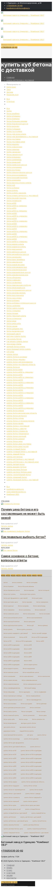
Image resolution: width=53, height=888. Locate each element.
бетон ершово (13, 144)
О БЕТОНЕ (11, 873)
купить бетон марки (15, 410)
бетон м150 (11, 208)
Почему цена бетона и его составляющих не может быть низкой (23, 513)
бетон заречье (13, 149)
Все (8, 99)
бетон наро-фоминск (16, 259)
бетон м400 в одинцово (17, 236)
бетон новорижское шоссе (19, 272)
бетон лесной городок (16, 198)
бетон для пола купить (16, 134)
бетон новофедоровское (17, 275)
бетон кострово (13, 170)
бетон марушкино (14, 249)
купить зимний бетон (16, 454)
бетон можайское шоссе (18, 254)
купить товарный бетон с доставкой (22, 480)
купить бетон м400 (15, 400)
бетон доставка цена (16, 142)
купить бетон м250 (15, 385)
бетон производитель (16, 293)
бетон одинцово (14, 280)
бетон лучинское (14, 200)
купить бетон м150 (15, 375)
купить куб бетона (14, 457)
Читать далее (7, 526)
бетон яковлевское (15, 331)
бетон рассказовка (15, 295)
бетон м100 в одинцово (17, 206)
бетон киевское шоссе (17, 165)
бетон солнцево (14, 311)
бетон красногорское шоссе (19, 172)
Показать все (12, 95)
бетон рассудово (14, 298)
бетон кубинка (13, 188)
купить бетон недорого (17, 416)
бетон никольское (14, 262)
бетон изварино (14, 157)
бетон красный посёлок (17, 177)
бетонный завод (14, 334)
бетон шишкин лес (15, 329)
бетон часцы (12, 326)
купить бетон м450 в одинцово (20, 408)
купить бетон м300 (15, 390)
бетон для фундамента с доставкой (22, 136)
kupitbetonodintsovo (15, 489)
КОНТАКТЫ (11, 878)
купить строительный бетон (19, 475)
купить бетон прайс (15, 423)
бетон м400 (12, 234)
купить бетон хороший (16, 436)
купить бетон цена (14, 441)
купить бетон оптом (15, 418)
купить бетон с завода (16, 428)
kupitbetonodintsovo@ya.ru (18, 8)
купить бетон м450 (15, 405)
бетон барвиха (13, 119)
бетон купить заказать (16, 193)
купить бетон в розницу (17, 357)
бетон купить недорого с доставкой (22, 195)
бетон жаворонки (14, 147)
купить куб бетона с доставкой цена (23, 462)
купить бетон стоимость (17, 431)
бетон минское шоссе (16, 252)
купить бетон (12, 354)
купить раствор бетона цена (19, 472)
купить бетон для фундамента (20, 362)
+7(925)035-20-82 (15, 5)
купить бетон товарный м (18, 434)
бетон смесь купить (15, 308)
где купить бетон (14, 339)
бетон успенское (14, 318)
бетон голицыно (13, 129)
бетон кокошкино (14, 167)
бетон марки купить (15, 244)
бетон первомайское (16, 288)
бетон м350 (12, 229)
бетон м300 (12, 224)
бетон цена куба (14, 323)
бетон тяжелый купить (16, 316)
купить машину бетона (16, 467)
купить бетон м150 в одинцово (20, 377)
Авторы (10, 92)
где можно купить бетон (17, 341)
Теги (9, 89)
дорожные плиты (14, 344)
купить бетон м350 (15, 395)
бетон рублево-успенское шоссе (21, 303)
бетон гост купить (14, 131)
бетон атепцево (13, 116)
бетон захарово (14, 152)
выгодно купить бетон (16, 336)
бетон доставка (13, 139)
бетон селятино (13, 305)
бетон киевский (14, 162)
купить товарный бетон (17, 477)
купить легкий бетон (15, 464)
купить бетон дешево (16, 359)
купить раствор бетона (17, 469)
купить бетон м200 (15, 380)
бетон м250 (12, 218)
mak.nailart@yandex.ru (16, 492)
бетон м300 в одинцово (17, 226)
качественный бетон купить (19, 349)
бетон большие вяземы (17, 121)
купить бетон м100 (15, 370)
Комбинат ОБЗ (13, 494)
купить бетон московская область (22, 413)
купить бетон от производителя (20, 421)
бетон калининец (14, 160)
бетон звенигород (14, 154)
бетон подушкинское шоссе (19, 290)
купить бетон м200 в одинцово (20, 382)
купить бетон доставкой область (21, 364)
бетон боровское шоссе (17, 124)
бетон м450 (12, 239)
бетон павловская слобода (19, 285)
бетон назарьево (14, 257)
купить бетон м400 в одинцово (20, 403)
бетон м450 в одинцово (17, 241)
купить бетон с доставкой (18, 426)
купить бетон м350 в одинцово (20, 398)
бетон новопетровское (17, 270)
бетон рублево (13, 300)
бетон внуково (13, 126)
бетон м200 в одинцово (17, 216)
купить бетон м (13, 367)
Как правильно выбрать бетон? (23, 537)
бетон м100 (11, 203)
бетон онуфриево (14, 282)
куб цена (10, 352)
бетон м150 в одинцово (17, 211)
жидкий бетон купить (16, 346)
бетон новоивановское (17, 267)
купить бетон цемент (16, 439)
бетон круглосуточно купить (19, 183)
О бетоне (11, 101)
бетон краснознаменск (17, 175)
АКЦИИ (10, 875)
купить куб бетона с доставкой (20, 80)
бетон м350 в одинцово (17, 231)
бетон (9, 111)
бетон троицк (12, 313)
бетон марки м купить (16, 247)
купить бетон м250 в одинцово (20, 387)
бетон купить (12, 190)
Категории (11, 87)
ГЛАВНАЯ (10, 77)
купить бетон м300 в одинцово (20, 393)
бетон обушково (14, 277)
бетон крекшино (14, 180)
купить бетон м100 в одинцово (20, 372)
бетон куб (11, 185)
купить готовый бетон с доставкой (22, 451)
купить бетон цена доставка (19, 444)
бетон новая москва (15, 265)
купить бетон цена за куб (18, 446)
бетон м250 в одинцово (17, 221)
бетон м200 (12, 213)
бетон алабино (13, 113)
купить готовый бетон (16, 449)
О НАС (9, 870)
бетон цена (11, 321)
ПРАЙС (10, 868)
